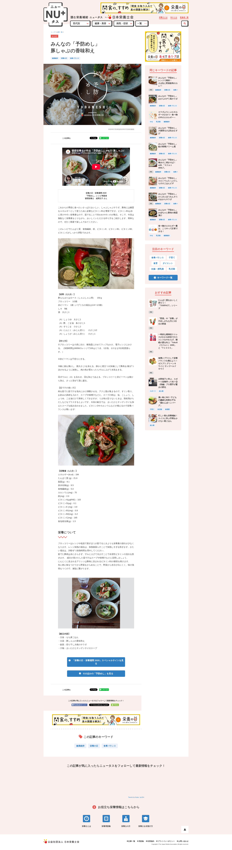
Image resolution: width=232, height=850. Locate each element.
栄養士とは (163, 17)
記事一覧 (59, 32)
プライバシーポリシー (166, 841)
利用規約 (150, 841)
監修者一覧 (184, 17)
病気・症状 (122, 23)
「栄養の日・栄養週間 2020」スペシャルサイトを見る (97, 662)
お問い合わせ (183, 841)
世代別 (76, 23)
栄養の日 (64, 58)
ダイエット (168, 263)
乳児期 (158, 122)
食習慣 (167, 409)
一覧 (139, 23)
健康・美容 (100, 23)
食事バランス (74, 58)
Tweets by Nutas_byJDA (136, 797)
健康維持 (55, 58)
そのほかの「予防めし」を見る (98, 673)
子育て (172, 257)
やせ (151, 122)
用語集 (141, 841)
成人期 (161, 391)
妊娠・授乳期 (157, 269)
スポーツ (153, 391)
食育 (155, 263)
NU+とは (173, 17)
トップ (53, 32)
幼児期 (160, 409)
